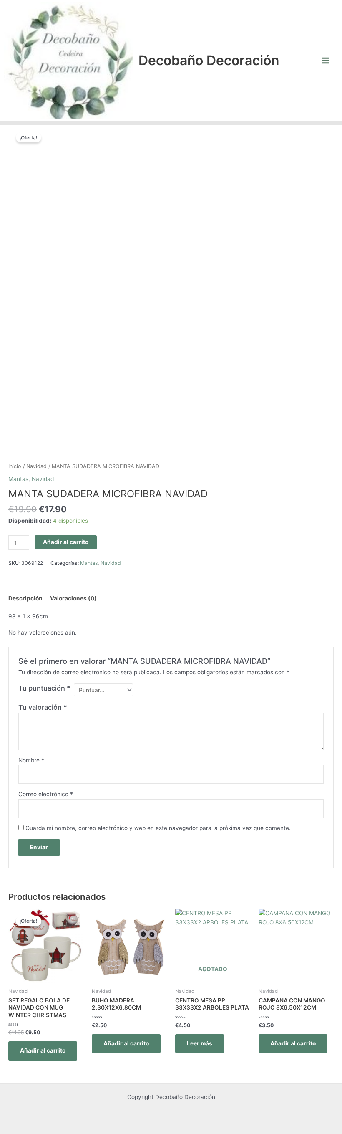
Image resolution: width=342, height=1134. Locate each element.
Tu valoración (42, 707)
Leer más (199, 1043)
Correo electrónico (45, 794)
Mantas (18, 479)
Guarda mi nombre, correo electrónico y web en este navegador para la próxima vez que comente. (158, 828)
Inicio (14, 466)
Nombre (31, 760)
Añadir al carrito (65, 542)
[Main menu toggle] (325, 60)
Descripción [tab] (25, 598)
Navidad (36, 466)
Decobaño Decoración (208, 60)
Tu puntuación (44, 688)
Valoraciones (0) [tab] (73, 598)
